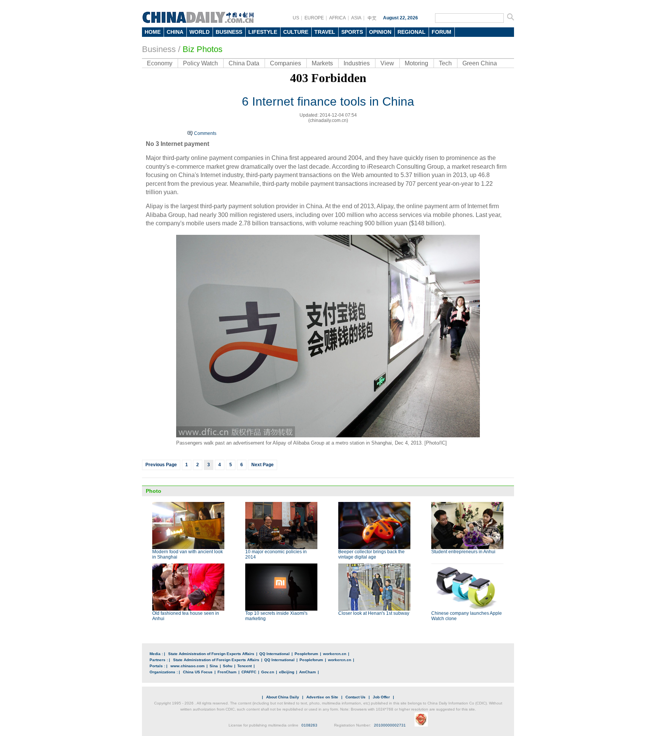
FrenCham (227, 672)
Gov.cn (267, 672)
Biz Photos (202, 49)
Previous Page (161, 464)
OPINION (380, 32)
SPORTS (352, 32)
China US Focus (198, 672)
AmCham (307, 672)
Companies (285, 63)
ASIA (356, 18)
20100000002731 (390, 725)
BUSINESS (229, 32)
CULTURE (295, 32)
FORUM (441, 32)
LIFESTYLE (262, 32)
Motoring (416, 63)
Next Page (262, 464)
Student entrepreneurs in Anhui (463, 551)
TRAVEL (324, 32)
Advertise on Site (322, 697)
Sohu (227, 666)
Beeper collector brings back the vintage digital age (371, 554)
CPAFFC (248, 672)
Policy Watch (200, 63)
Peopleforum (306, 654)
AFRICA (337, 18)
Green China (479, 63)
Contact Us (355, 697)
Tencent (244, 666)
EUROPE (314, 18)
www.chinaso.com (187, 666)
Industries (357, 63)
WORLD (199, 32)
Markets (322, 63)
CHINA (175, 32)
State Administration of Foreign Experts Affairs (211, 654)
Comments (205, 133)
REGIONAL (411, 32)
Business (159, 49)
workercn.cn (334, 654)
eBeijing (286, 672)
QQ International (274, 654)
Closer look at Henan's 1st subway (373, 613)
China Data (244, 63)
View (387, 63)
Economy (159, 63)
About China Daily (282, 697)
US (296, 18)
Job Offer (381, 697)
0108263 (309, 725)
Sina (214, 666)
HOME (153, 32)
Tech (445, 63)
